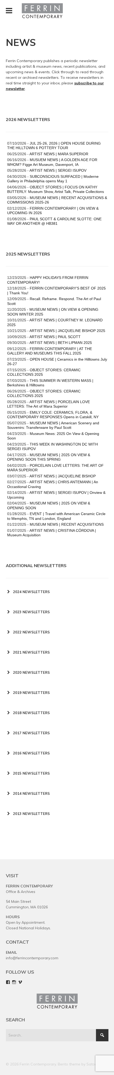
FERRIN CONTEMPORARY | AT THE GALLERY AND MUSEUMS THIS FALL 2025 (49, 351)
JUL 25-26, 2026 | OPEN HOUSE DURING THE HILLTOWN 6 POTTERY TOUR (54, 145)
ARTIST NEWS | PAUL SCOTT (55, 337)
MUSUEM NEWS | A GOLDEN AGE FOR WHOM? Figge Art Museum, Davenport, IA (52, 162)
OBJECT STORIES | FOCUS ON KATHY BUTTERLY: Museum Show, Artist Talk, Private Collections (55, 189)
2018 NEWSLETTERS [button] (31, 713)
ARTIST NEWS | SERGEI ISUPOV (57, 170)
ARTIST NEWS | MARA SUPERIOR (58, 154)
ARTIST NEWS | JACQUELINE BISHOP (62, 476)
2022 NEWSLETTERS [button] (31, 632)
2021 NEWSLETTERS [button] (31, 652)
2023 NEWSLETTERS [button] (31, 612)
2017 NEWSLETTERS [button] (31, 733)
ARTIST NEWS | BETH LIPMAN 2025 (60, 342)
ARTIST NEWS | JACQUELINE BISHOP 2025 (67, 331)
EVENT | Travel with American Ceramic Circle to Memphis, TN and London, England (56, 516)
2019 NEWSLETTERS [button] (31, 692)
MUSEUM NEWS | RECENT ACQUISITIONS (67, 524)
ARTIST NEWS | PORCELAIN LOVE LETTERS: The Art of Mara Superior (48, 404)
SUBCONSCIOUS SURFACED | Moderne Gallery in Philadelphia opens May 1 (53, 178)
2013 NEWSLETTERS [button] (31, 813)
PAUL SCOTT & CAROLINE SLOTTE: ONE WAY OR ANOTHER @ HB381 (54, 221)
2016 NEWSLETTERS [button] (31, 753)
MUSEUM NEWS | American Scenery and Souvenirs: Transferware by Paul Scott (53, 425)
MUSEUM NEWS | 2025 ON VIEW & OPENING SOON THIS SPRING (48, 457)
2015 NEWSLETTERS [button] (31, 773)
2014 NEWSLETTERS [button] (31, 793)
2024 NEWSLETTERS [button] (31, 592)
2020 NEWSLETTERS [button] (31, 672)
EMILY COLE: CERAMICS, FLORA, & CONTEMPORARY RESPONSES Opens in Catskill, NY (53, 414)
